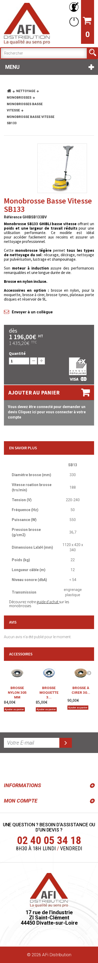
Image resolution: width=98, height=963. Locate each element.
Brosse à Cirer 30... (81, 690)
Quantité (17, 353)
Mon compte (20, 801)
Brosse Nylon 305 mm (17, 691)
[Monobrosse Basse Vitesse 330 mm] (62, 168)
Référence (13, 217)
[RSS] (9, 766)
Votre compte (73, 7)
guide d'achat (48, 601)
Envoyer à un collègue (32, 312)
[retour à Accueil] (11, 91)
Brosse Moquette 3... (49, 691)
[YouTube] (21, 766)
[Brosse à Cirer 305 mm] (80, 673)
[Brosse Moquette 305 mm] (49, 673)
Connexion (73, 21)
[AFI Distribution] (27, 23)
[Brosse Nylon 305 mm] (17, 673)
